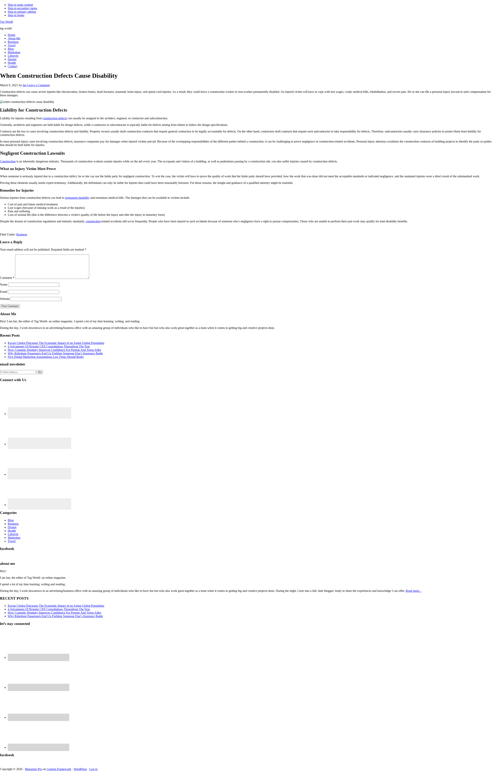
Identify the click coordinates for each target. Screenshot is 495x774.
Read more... (413, 590)
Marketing (14, 537)
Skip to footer (16, 15)
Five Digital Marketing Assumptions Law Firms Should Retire (46, 356)
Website (5, 298)
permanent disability (77, 197)
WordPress (80, 769)
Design (12, 527)
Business (21, 234)
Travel (11, 541)
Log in (93, 769)
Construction (8, 161)
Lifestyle (13, 534)
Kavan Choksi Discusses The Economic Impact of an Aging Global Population (56, 343)
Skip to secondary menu (22, 8)
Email (3, 291)
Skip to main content (20, 4)
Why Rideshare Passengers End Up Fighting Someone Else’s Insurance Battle (55, 353)
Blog (11, 520)
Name (3, 284)
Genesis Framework (59, 769)
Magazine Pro (33, 769)
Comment (7, 277)
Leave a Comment (38, 85)
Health (12, 530)
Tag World (6, 21)
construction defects (55, 118)
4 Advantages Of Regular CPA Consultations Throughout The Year (49, 346)
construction (93, 221)
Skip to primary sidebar (22, 11)
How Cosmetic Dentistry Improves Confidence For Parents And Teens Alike (54, 350)
